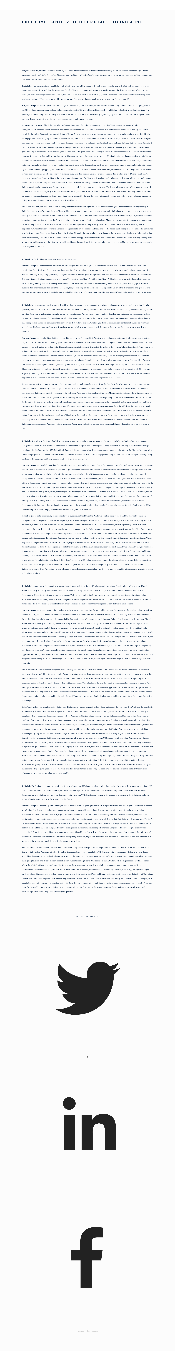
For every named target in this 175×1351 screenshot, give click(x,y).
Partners (94, 917)
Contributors (82, 917)
